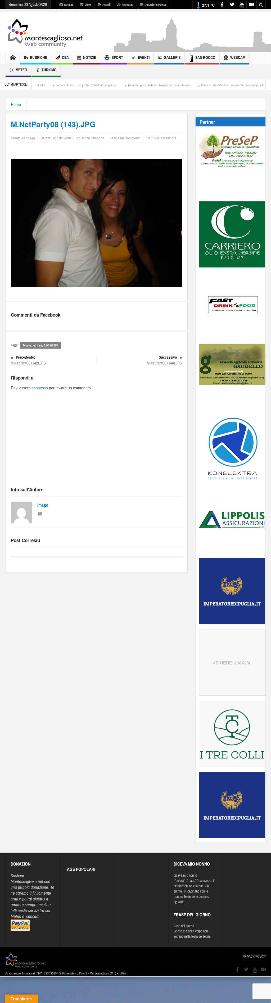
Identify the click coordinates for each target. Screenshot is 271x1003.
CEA (65, 57)
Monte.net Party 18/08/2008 (40, 345)
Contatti (69, 5)
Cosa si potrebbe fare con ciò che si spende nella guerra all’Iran (216, 85)
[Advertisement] (96, 443)
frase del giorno (184, 926)
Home (16, 104)
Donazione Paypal (155, 5)
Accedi (106, 5)
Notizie (89, 57)
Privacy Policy (254, 956)
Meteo (21, 70)
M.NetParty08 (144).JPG (164, 360)
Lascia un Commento (125, 138)
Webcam (237, 57)
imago (42, 505)
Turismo (49, 70)
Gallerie (172, 57)
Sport (117, 57)
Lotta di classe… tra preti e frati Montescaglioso (60, 85)
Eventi (144, 57)
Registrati (127, 5)
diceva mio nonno (185, 875)
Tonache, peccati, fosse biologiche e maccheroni (133, 85)
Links (88, 4)
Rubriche (38, 57)
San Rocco (205, 57)
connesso (40, 387)
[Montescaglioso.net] (45, 32)
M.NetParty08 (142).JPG (28, 360)
